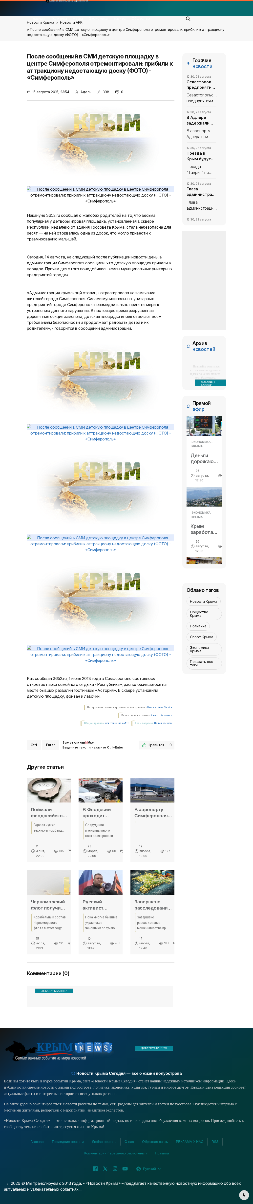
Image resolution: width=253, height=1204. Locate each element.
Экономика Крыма (199, 649)
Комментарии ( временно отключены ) (115, 1153)
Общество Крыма (199, 614)
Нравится (160, 745)
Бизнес (120, 18)
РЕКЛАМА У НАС (189, 1142)
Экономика (98, 18)
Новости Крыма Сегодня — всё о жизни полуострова (128, 1073)
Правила (162, 1153)
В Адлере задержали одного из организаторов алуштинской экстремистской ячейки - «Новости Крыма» (202, 120)
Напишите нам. (163, 723)
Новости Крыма (203, 601)
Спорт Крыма (201, 637)
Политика (59, 18)
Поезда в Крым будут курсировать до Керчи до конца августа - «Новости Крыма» (201, 156)
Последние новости (68, 1142)
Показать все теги (201, 663)
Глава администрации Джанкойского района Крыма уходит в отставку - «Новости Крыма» (202, 191)
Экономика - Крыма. (201, 444)
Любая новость (104, 1142)
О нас (129, 1142)
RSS (214, 1142)
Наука (78, 18)
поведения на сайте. (117, 723)
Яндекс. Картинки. (162, 715)
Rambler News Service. (160, 707)
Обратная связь (155, 1142)
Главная (38, 18)
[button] (188, 17)
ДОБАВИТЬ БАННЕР (54, 990)
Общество (141, 18)
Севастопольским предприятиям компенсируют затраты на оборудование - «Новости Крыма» (202, 84)
